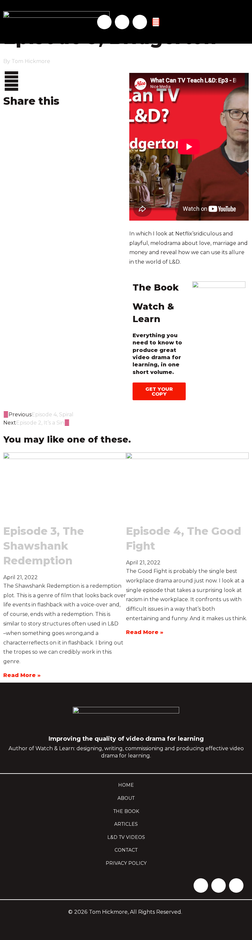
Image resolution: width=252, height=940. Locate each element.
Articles (126, 824)
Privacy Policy (126, 863)
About (126, 798)
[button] (63, 124)
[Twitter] (122, 22)
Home (126, 785)
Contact (126, 850)
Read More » (22, 675)
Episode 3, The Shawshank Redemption (43, 546)
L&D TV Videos (126, 837)
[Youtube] (140, 22)
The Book (126, 811)
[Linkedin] (104, 22)
